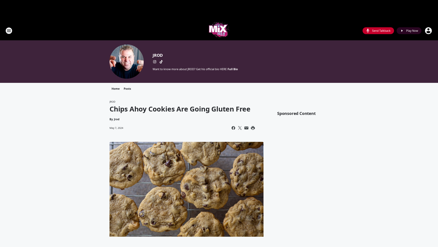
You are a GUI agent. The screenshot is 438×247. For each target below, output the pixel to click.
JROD (158, 55)
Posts (127, 89)
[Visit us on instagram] (155, 62)
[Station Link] (219, 31)
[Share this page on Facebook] (233, 128)
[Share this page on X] (239, 128)
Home (116, 89)
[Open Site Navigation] (8, 30)
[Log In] (429, 30)
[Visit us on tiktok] (161, 62)
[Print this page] (252, 128)
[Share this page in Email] (246, 128)
